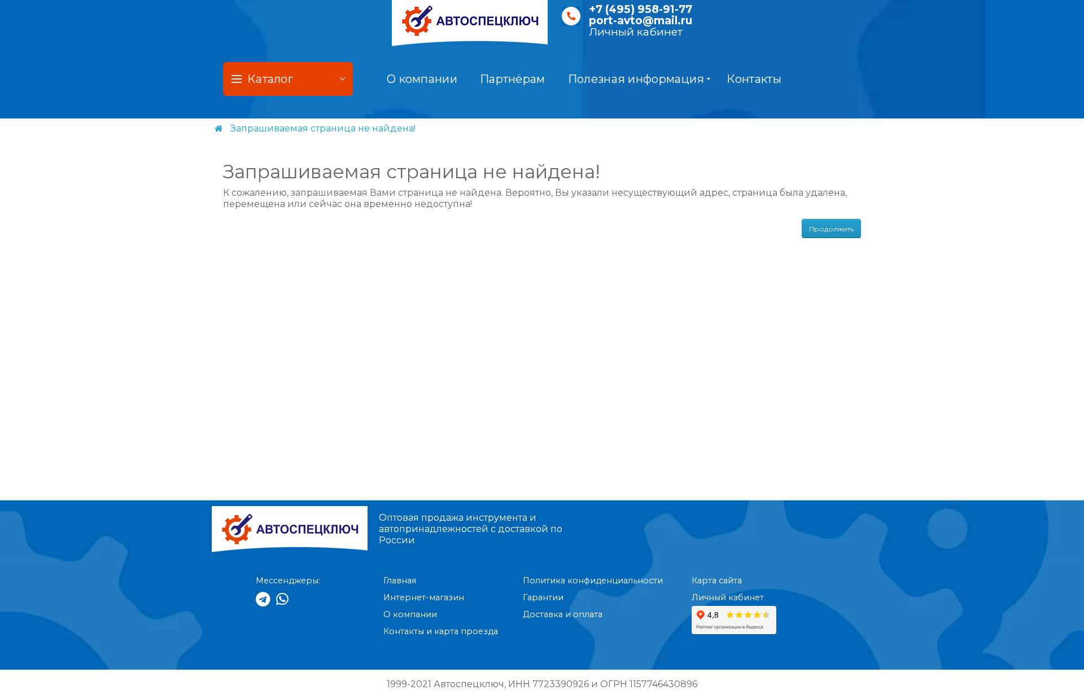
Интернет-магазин (423, 597)
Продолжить (831, 229)
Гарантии (543, 597)
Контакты (754, 79)
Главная (399, 580)
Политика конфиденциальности (593, 580)
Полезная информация (636, 79)
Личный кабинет (636, 31)
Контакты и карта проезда (440, 631)
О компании (422, 79)
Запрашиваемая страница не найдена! (323, 128)
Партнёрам (512, 79)
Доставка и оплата (562, 614)
